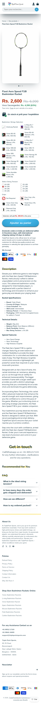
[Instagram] (10, 546)
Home (4, 21)
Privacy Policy (7, 564)
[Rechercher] (36, 9)
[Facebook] (3, 546)
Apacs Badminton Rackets (11, 605)
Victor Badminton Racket (11, 602)
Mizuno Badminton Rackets (12, 609)
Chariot (37, 4)
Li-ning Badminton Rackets (11, 598)
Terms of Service (8, 567)
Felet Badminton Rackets (11, 612)
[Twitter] (6, 546)
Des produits (13, 21)
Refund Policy (7, 560)
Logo (16, 4)
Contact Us (6, 577)
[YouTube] (13, 546)
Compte (33, 4)
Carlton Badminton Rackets (12, 615)
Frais (11, 108)
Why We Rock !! (8, 581)
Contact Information (9, 574)
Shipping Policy (7, 570)
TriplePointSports (15, 698)
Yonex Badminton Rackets (11, 595)
